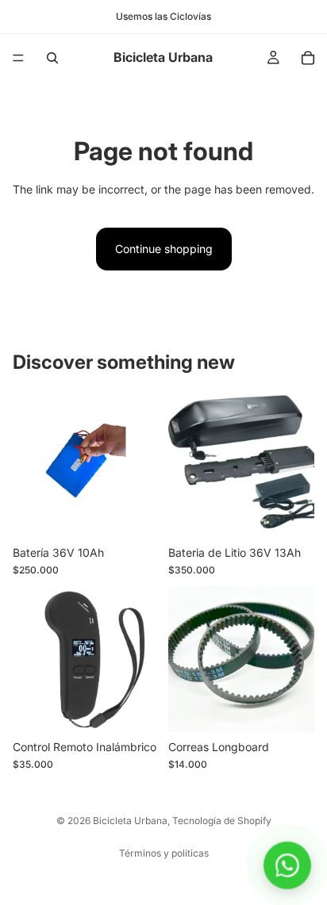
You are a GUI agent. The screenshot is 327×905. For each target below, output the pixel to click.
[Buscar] (52, 57)
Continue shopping (164, 248)
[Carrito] (307, 57)
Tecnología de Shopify (221, 820)
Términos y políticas (164, 853)
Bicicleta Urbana (130, 820)
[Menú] (18, 58)
